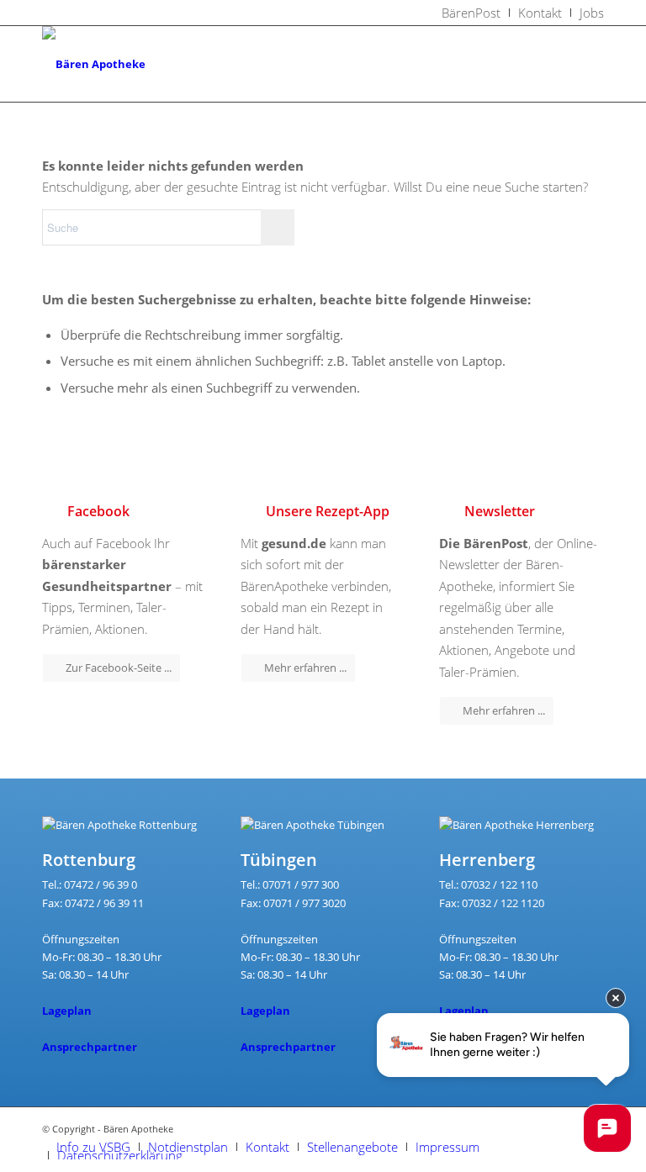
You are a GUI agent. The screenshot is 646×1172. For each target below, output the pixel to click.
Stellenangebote (352, 1146)
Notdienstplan (188, 1146)
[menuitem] (471, 12)
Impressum (447, 1146)
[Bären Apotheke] (94, 64)
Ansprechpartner (89, 1046)
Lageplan (67, 1010)
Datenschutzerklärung (120, 1155)
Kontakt (267, 1146)
